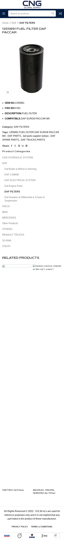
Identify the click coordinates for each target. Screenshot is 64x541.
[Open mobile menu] (4, 13)
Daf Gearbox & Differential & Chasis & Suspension (24, 199)
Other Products (10, 223)
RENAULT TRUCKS (13, 234)
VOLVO (6, 246)
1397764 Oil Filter (13, 490)
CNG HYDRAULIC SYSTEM (17, 157)
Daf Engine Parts (13, 186)
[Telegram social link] (26, 146)
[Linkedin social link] (23, 146)
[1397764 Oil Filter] (16, 376)
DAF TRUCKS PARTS (33, 140)
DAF (14, 23)
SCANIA (6, 240)
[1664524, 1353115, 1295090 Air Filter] (47, 376)
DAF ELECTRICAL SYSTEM (19, 180)
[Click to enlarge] (7, 92)
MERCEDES (9, 217)
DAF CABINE (11, 174)
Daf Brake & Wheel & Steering (20, 169)
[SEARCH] (53, 13)
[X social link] (15, 146)
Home (5, 23)
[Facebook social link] (11, 146)
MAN (5, 212)
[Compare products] (60, 13)
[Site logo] (32, 4)
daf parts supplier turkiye (36, 136)
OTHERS (7, 229)
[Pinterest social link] (19, 146)
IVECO (6, 206)
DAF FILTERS (27, 23)
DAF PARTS (14, 136)
